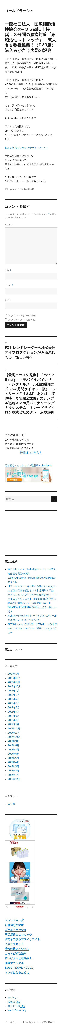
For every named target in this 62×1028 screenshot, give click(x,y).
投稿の (14, 1001)
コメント (9, 224)
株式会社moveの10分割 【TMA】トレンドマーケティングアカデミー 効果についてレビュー (32, 628)
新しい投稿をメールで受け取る (22, 319)
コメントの (16, 1005)
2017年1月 (13, 774)
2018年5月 (13, 707)
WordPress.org (17, 1010)
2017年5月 (13, 757)
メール (9, 285)
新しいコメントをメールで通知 (22, 315)
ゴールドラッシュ (19, 10)
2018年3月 (13, 715)
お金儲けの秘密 (14, 925)
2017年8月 (13, 745)
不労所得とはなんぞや (18, 934)
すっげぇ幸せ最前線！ (18, 958)
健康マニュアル (14, 963)
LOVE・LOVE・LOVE (19, 967)
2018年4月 (14, 711)
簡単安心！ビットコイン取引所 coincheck (28, 465)
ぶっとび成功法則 (15, 953)
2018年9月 (14, 690)
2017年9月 (13, 741)
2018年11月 (14, 682)
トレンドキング (14, 920)
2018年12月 (14, 677)
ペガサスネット (14, 944)
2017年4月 (13, 762)
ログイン (12, 997)
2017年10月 (14, 736)
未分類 (11, 803)
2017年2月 (13, 770)
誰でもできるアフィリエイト (22, 939)
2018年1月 (13, 724)
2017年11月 (14, 732)
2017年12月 (14, 728)
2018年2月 (13, 720)
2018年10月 (14, 686)
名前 (8, 270)
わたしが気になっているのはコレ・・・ (26, 147)
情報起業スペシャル (17, 948)
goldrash (13, 189)
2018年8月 (14, 694)
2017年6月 (13, 753)
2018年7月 (13, 698)
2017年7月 (13, 749)
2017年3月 (13, 766)
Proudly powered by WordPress (38, 1022)
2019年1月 (13, 673)
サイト (8, 300)
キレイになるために (17, 972)
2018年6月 (14, 703)
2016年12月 (14, 779)
